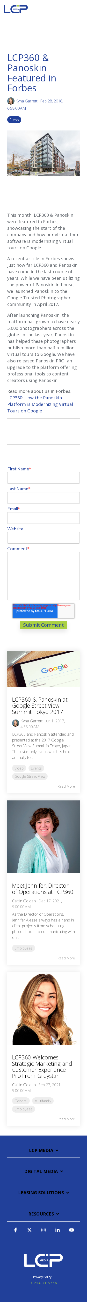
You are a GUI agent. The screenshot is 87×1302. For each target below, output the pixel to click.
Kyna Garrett (26, 101)
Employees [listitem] (23, 948)
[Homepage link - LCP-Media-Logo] (43, 1269)
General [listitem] (20, 1101)
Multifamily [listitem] (43, 1101)
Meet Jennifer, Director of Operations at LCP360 (42, 888)
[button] (79, 8)
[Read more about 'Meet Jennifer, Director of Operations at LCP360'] (43, 836)
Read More (66, 786)
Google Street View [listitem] (29, 776)
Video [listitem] (19, 768)
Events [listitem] (36, 768)
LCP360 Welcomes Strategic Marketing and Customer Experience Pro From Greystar (42, 1066)
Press (14, 119)
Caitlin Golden (24, 901)
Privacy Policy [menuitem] (42, 1277)
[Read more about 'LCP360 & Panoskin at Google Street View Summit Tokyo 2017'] (43, 669)
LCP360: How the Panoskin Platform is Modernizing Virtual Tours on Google (40, 404)
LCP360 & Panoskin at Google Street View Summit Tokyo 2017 (39, 706)
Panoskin (63, 215)
